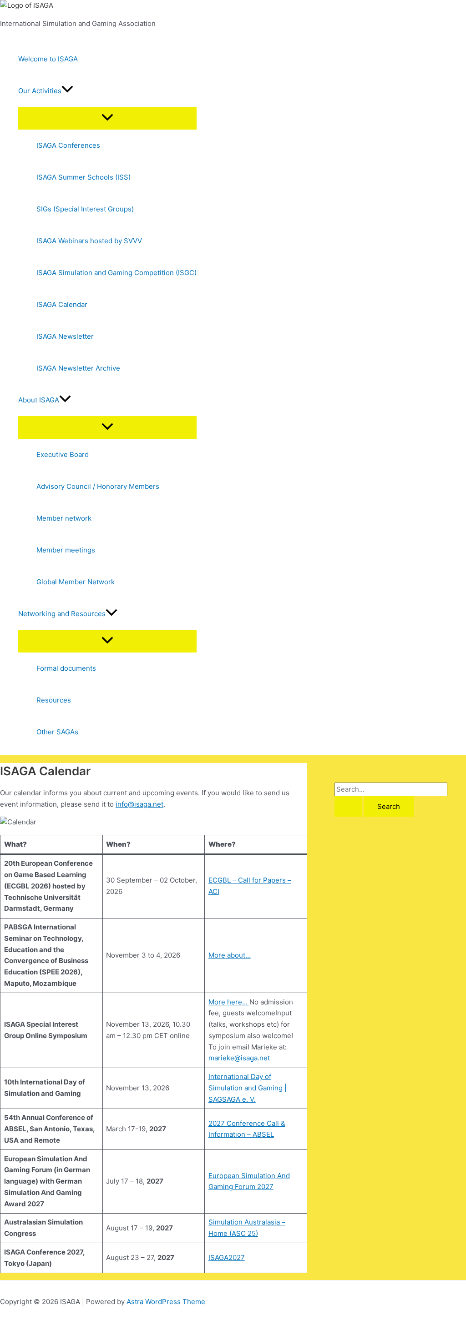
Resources (53, 700)
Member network (63, 518)
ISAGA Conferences (68, 145)
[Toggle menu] (107, 118)
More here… (228, 1002)
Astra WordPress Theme (166, 1301)
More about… (229, 955)
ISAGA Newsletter (65, 336)
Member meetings (65, 550)
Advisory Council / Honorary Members (97, 486)
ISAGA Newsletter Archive (78, 368)
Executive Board (62, 454)
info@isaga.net (139, 804)
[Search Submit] (348, 806)
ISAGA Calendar (61, 304)
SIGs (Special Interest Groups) (85, 209)
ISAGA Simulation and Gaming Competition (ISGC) (116, 272)
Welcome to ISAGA (48, 59)
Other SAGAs (57, 732)
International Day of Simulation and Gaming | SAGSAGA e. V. (247, 1088)
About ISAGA (38, 400)
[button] (67, 91)
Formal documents (66, 668)
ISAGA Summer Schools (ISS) (83, 177)
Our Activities (39, 90)
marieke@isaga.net (239, 1058)
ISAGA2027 (226, 1257)
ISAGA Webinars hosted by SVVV (89, 240)
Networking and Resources (62, 613)
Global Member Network (75, 581)
